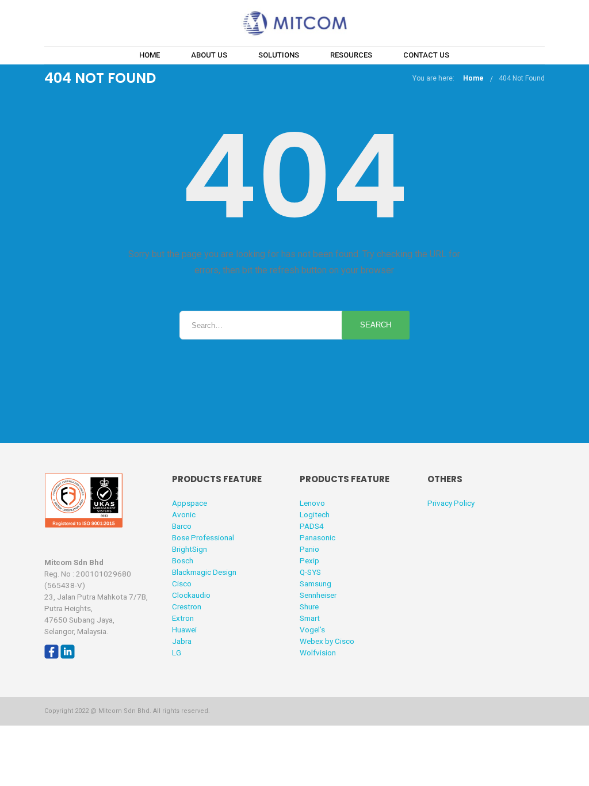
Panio (309, 549)
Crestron (186, 606)
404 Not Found (522, 78)
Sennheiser (318, 595)
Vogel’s (312, 629)
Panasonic (317, 537)
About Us (209, 55)
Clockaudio (191, 595)
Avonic (184, 514)
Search (375, 324)
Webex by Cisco (327, 641)
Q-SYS (310, 572)
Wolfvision (318, 652)
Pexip (309, 560)
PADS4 (312, 526)
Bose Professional (203, 537)
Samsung (315, 583)
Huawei (184, 629)
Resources (351, 55)
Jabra (182, 641)
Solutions (278, 55)
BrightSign (189, 549)
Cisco (182, 583)
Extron (183, 618)
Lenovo (312, 503)
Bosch (182, 560)
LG (176, 652)
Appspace (189, 503)
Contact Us (426, 55)
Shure (309, 606)
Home (149, 55)
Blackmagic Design (204, 572)
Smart (310, 618)
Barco (182, 526)
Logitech (315, 514)
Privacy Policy (451, 503)
